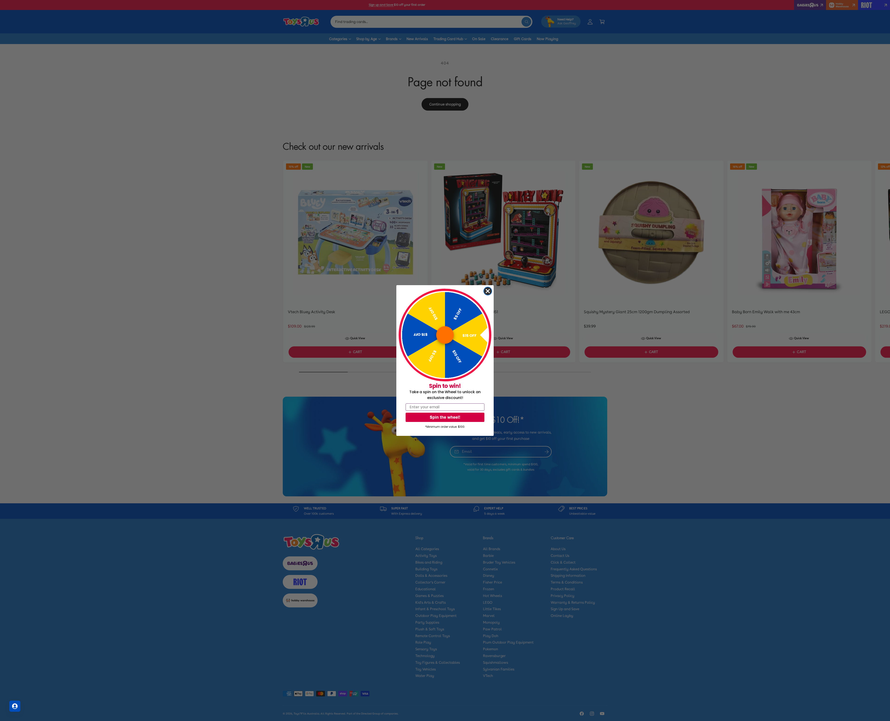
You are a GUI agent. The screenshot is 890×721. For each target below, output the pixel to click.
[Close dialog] (488, 291)
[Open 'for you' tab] (14, 706)
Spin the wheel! (445, 417)
